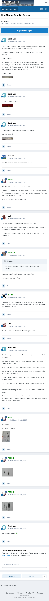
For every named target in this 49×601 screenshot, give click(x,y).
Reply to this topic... (13, 564)
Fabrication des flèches (25, 23)
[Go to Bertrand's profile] (4, 40)
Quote (9, 85)
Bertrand (7, 21)
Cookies (40, 593)
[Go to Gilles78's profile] (4, 254)
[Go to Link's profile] (4, 217)
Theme (20, 593)
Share (12, 576)
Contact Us (30, 593)
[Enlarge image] (17, 533)
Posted (17, 41)
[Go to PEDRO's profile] (4, 181)
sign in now (6, 555)
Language (10, 593)
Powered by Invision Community (24, 598)
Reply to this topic (24, 31)
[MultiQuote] (3, 85)
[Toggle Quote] (5, 261)
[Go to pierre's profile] (4, 296)
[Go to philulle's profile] (4, 157)
